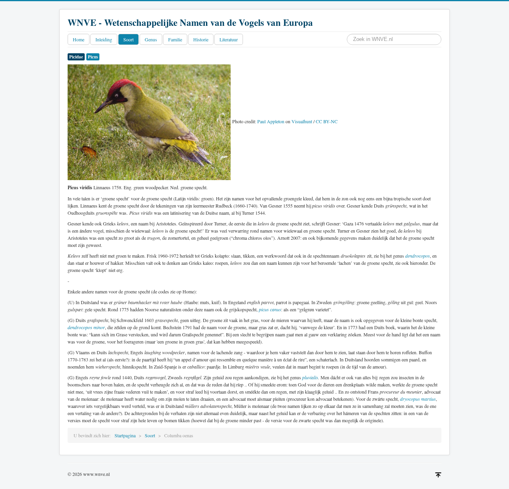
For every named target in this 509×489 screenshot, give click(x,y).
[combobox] (394, 39)
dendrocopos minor (86, 327)
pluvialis (310, 377)
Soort (128, 39)
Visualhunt (301, 121)
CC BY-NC (327, 121)
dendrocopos (417, 255)
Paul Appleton (270, 121)
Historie (200, 39)
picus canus (270, 309)
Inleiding (103, 39)
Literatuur (229, 39)
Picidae (76, 57)
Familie (175, 39)
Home (78, 39)
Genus (151, 39)
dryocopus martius (418, 399)
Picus (93, 57)
